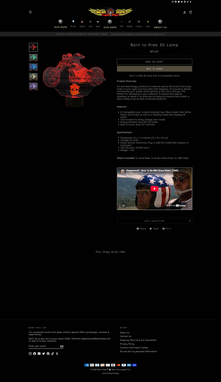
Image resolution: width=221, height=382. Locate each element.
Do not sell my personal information (138, 351)
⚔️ (139, 23)
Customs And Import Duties (134, 347)
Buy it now (155, 69)
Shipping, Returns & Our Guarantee (138, 340)
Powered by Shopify (110, 373)
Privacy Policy (127, 344)
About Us (124, 332)
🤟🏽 (82, 23)
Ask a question (154, 221)
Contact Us (125, 336)
